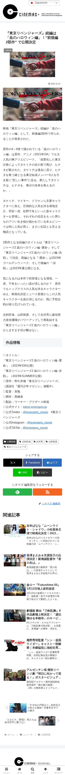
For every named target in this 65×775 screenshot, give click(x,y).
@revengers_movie (35, 412)
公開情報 (11, 441)
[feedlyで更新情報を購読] (17, 492)
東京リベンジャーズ (16, 447)
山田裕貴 (53, 441)
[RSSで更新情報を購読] (47, 492)
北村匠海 (26, 441)
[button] (42, 472)
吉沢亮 (39, 441)
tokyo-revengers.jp (35, 406)
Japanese (40, 2)
